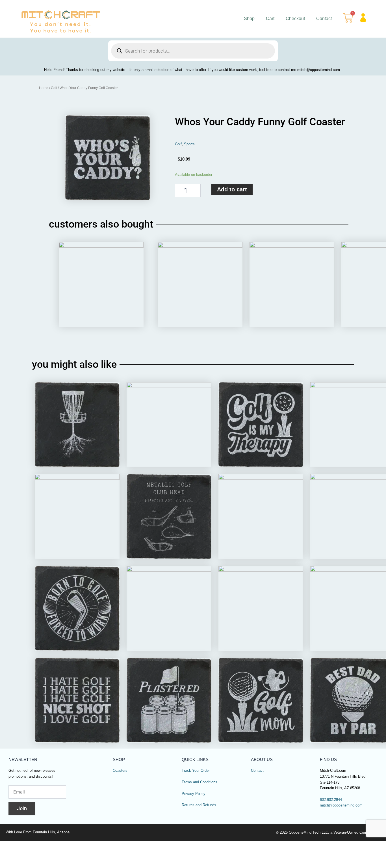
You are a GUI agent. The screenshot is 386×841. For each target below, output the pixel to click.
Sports (189, 144)
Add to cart (232, 189)
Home (43, 88)
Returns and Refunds (199, 805)
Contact (324, 18)
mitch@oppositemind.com (341, 805)
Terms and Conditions (199, 782)
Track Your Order (196, 771)
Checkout (295, 18)
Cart (270, 18)
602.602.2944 (331, 800)
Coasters (120, 771)
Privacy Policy (193, 794)
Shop (249, 18)
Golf (54, 88)
